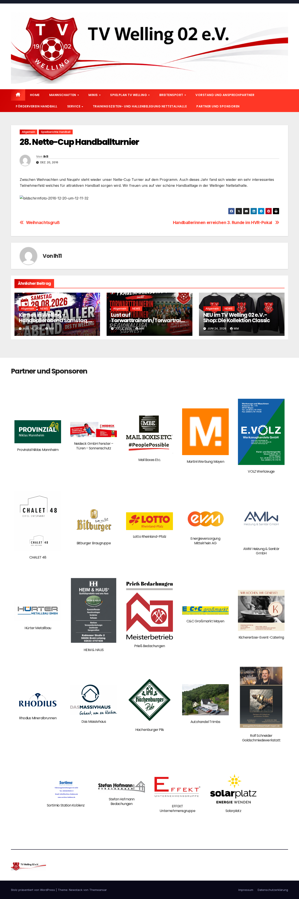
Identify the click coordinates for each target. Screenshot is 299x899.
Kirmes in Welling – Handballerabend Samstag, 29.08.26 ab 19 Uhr (53, 320)
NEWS (44, 308)
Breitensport (171, 95)
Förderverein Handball (37, 106)
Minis (93, 95)
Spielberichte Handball (55, 132)
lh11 (45, 156)
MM (51, 328)
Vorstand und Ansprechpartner (224, 95)
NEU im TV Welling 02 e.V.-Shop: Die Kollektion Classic (236, 317)
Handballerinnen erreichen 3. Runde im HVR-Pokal (223, 222)
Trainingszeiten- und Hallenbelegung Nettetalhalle (140, 106)
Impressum (245, 890)
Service (74, 106)
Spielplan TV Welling (129, 95)
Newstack (76, 890)
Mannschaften (63, 95)
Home (35, 95)
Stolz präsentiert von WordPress (33, 890)
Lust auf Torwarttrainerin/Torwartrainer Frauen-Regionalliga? (149, 320)
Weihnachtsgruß (43, 222)
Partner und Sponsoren (218, 106)
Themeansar (98, 890)
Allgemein (28, 132)
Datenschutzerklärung (273, 890)
